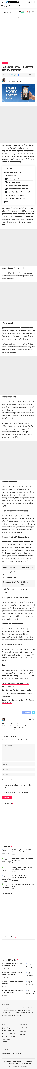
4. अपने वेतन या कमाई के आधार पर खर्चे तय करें (17, 185)
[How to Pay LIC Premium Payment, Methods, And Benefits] (6, 869)
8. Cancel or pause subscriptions (16, 198)
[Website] (30, 719)
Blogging (14, 863)
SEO (13, 888)
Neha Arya (10, 79)
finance (5, 63)
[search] (29, 2)
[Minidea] (12, 2)
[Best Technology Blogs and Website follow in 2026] (6, 861)
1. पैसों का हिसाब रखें (11, 175)
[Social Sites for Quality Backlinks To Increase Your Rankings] (6, 878)
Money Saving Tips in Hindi (13, 172)
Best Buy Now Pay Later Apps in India (16, 690)
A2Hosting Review (9, 1036)
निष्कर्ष (6, 202)
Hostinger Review (8, 1033)
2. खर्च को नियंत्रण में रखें (13, 179)
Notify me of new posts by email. (16, 792)
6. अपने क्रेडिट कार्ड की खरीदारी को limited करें (18, 192)
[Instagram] (34, 719)
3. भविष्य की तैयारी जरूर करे (13, 182)
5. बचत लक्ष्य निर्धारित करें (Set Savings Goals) (18, 188)
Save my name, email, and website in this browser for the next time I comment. (18, 780)
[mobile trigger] (3, 2)
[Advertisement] (18, 38)
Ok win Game (7, 1028)
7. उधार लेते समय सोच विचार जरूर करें (15, 195)
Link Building (15, 880)
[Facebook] (32, 719)
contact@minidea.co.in (13, 1053)
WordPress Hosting (9, 1031)
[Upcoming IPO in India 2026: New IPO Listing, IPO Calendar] (30, 992)
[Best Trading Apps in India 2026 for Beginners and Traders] (6, 852)
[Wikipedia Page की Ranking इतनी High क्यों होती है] (6, 886)
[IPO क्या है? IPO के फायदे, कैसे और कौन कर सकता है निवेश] (30, 983)
